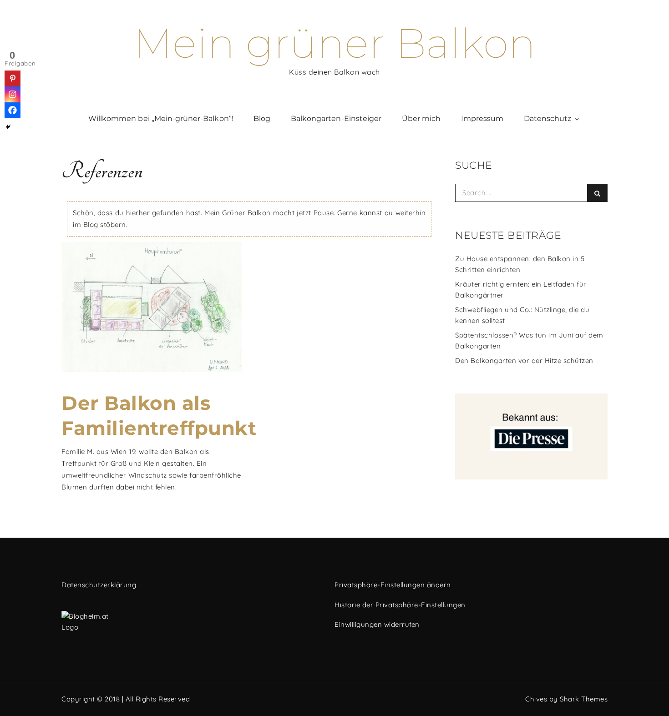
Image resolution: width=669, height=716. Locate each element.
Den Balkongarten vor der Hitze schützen (524, 360)
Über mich (421, 118)
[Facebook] (12, 110)
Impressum (482, 118)
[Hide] (8, 127)
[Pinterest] (12, 78)
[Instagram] (12, 94)
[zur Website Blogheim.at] (192, 622)
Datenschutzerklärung (98, 584)
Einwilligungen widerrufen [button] (377, 624)
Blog (261, 118)
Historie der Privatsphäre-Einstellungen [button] (400, 604)
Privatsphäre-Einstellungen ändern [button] (392, 584)
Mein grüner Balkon (334, 43)
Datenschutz (548, 118)
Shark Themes (584, 699)
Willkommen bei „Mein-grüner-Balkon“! (160, 118)
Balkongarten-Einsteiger (336, 118)
